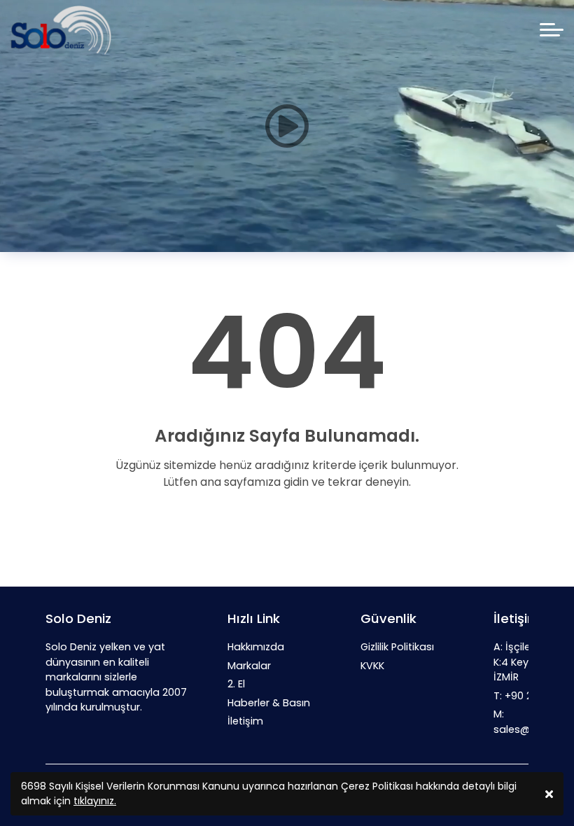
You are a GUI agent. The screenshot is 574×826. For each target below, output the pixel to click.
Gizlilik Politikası (397, 647)
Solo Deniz (78, 618)
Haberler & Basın (268, 703)
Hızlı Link (253, 618)
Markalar (249, 666)
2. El (236, 684)
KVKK (372, 666)
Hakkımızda (255, 647)
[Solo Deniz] (60, 30)
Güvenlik (388, 618)
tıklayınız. (95, 801)
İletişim (245, 721)
